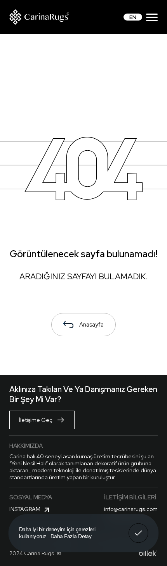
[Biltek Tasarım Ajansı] (148, 553)
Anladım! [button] (138, 527)
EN (132, 17)
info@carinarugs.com (131, 509)
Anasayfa (91, 325)
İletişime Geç (35, 419)
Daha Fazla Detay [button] (71, 536)
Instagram (24, 509)
